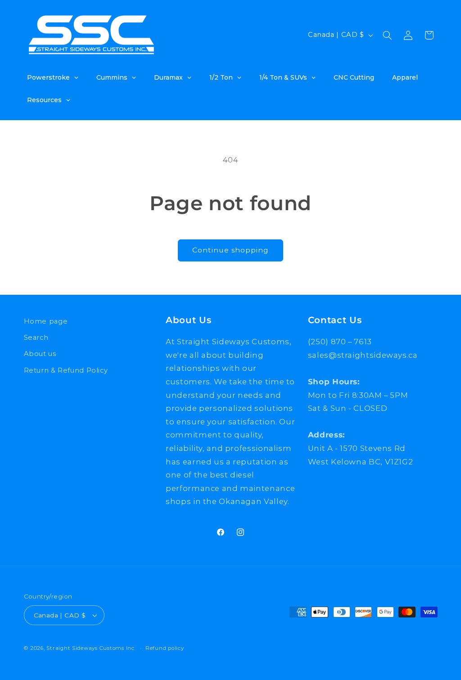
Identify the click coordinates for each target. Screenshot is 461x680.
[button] (387, 35)
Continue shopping (230, 250)
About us (40, 354)
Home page (46, 321)
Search (36, 337)
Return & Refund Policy (66, 370)
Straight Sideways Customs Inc (90, 648)
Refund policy (164, 648)
